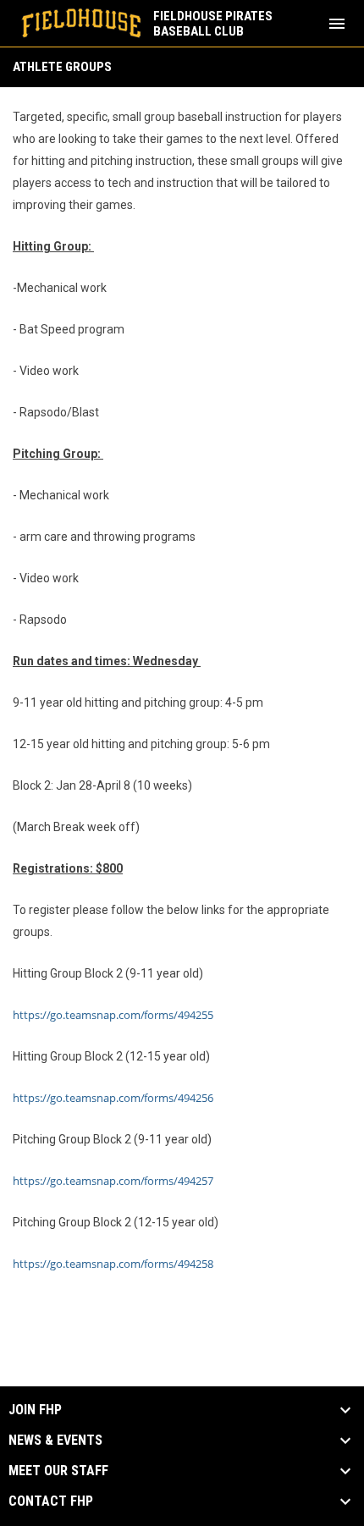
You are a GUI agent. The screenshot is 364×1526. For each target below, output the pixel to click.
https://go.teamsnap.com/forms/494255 (113, 1014)
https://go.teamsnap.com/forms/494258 (113, 1263)
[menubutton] (337, 24)
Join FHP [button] (35, 1410)
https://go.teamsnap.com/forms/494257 (113, 1180)
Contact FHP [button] (50, 1501)
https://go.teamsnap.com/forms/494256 (113, 1097)
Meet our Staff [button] (58, 1471)
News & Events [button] (55, 1440)
